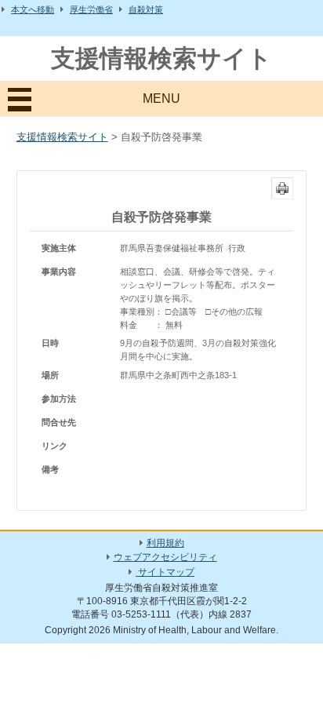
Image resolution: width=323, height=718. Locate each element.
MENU (161, 98)
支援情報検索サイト (161, 58)
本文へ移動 (32, 9)
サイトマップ (165, 572)
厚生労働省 (91, 9)
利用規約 (165, 543)
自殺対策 (146, 9)
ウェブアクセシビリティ (165, 557)
